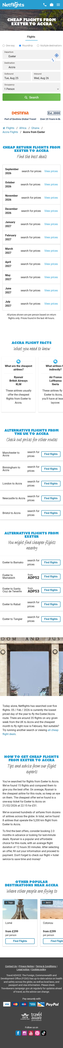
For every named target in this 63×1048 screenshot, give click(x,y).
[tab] (31, 37)
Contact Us (11, 966)
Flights (10, 128)
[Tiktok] (43, 1033)
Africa (23, 128)
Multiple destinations (51, 45)
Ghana (35, 128)
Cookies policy (38, 969)
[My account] (51, 4)
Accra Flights (11, 132)
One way (10, 45)
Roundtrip (27, 45)
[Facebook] (18, 1033)
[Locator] (56, 55)
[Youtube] (30, 1033)
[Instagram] (24, 1033)
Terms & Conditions (46, 966)
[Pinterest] (37, 1033)
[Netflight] (13, 5)
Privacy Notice (26, 966)
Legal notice (23, 969)
